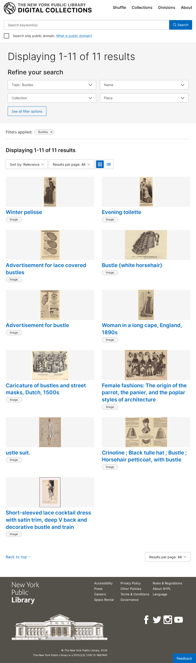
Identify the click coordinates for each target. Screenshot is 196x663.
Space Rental (104, 600)
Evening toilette (121, 212)
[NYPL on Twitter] (157, 619)
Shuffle (119, 7)
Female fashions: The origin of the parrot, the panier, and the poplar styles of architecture (144, 392)
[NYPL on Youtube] (179, 619)
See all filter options (27, 111)
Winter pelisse (24, 212)
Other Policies (130, 589)
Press (98, 589)
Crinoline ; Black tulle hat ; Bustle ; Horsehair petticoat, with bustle (144, 456)
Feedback (184, 658)
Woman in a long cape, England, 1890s (142, 328)
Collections (142, 7)
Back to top (16, 556)
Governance (129, 600)
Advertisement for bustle (37, 325)
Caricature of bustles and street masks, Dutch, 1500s (46, 389)
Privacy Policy (130, 583)
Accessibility (103, 583)
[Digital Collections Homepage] (48, 8)
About (186, 7)
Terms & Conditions (134, 594)
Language (160, 594)
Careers (100, 594)
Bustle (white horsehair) (132, 265)
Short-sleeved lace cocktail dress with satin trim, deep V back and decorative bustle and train (48, 520)
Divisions (166, 7)
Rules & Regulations (167, 583)
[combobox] (86, 25)
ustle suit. (18, 452)
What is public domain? (74, 36)
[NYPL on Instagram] (168, 619)
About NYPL (162, 589)
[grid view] (100, 164)
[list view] (108, 164)
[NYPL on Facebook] (146, 619)
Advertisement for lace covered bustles (46, 268)
